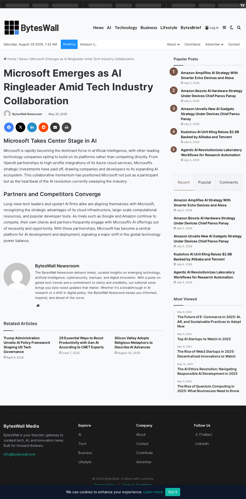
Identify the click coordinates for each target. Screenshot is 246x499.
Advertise (212, 44)
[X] (20, 127)
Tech (82, 444)
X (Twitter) (204, 434)
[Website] (38, 305)
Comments (229, 182)
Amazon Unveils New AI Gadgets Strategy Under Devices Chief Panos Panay (210, 114)
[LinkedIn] (32, 127)
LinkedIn (202, 444)
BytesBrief (191, 27)
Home (11, 59)
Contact (234, 44)
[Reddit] (43, 127)
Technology (126, 27)
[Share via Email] (55, 127)
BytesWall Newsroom (27, 114)
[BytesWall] (32, 27)
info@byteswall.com (19, 454)
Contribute (192, 44)
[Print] (66, 127)
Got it (172, 492)
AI (109, 27)
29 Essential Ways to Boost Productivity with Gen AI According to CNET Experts (81, 342)
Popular (204, 182)
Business (149, 27)
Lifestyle (168, 27)
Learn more (153, 492)
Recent (184, 182)
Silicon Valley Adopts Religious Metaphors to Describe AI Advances (134, 342)
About (171, 44)
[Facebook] (9, 127)
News (98, 27)
